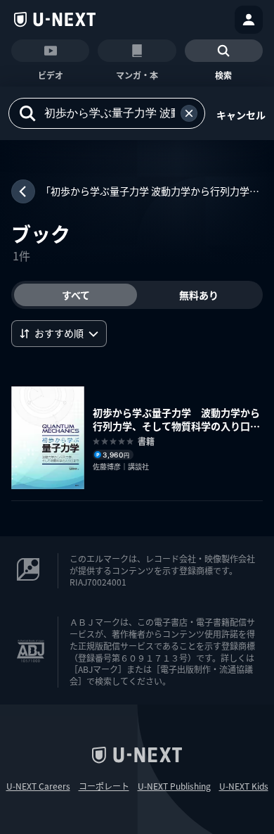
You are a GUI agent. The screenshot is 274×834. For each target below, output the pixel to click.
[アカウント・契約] (249, 20)
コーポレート (104, 786)
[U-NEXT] (55, 19)
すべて (76, 295)
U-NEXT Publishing (174, 786)
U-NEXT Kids (243, 786)
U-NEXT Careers (38, 786)
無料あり (198, 295)
